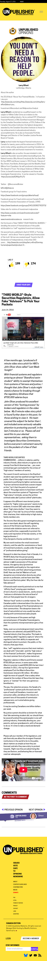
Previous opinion (13, 810)
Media (15, 890)
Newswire (18, 877)
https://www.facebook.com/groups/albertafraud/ (20, 195)
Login (8, 938)
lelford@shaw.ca (7, 188)
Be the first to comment (15, 797)
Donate (15, 892)
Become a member (31, 939)
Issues (16, 863)
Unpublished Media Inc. (20, 926)
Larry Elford (23, 85)
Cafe (15, 868)
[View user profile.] (23, 59)
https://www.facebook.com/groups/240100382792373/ (23, 206)
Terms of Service (18, 903)
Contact (15, 908)
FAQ (14, 897)
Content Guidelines (20, 884)
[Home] (18, 12)
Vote (15, 866)
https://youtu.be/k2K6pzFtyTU (13, 177)
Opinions (17, 874)
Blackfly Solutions (30, 928)
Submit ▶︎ (34, 949)
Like (11, 264)
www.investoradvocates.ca (11, 219)
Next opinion (36, 810)
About (15, 881)
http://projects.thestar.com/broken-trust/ (21, 539)
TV (14, 871)
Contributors (18, 887)
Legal (15, 900)
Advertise (16, 914)
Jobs (14, 911)
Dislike (27, 264)
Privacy (15, 905)
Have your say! (23, 285)
